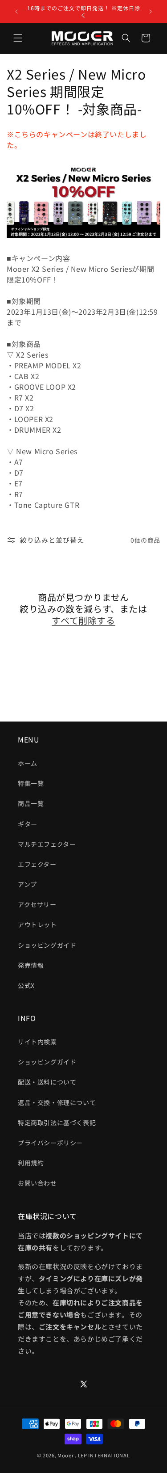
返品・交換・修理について (57, 1102)
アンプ (27, 884)
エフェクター (37, 864)
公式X (26, 985)
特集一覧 (31, 783)
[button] (18, 38)
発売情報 (31, 965)
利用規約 (31, 1162)
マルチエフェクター (47, 844)
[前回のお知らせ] (16, 11)
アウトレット (37, 924)
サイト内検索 (37, 1041)
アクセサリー (37, 904)
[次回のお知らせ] (150, 11)
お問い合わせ (37, 1182)
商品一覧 (31, 803)
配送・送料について (47, 1081)
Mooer (65, 1455)
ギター (27, 823)
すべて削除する (83, 620)
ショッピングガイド (47, 945)
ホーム (27, 763)
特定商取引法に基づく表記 (57, 1122)
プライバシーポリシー (50, 1142)
